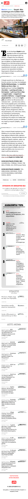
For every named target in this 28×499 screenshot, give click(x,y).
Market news (17, 5)
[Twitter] (26, 36)
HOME (2, 5)
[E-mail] (22, 45)
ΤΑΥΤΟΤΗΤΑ (14, 476)
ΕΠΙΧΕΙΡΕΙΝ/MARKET (9, 5)
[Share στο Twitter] (26, 75)
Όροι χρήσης (6, 489)
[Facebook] (24, 36)
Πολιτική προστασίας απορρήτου (17, 489)
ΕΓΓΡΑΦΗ (23, 193)
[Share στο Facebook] (24, 75)
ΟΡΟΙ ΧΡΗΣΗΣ (6, 196)
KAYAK (14, 180)
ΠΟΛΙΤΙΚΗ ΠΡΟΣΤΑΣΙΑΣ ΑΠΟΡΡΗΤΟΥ (17, 196)
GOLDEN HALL (21, 180)
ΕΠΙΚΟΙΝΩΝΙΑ (14, 478)
